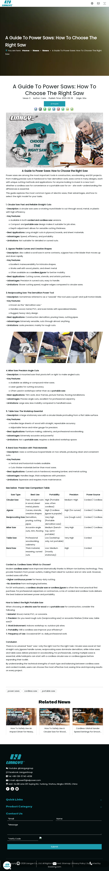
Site (84, 98)
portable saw (48, 691)
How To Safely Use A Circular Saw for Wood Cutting (55, 730)
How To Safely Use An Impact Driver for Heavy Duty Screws (21, 730)
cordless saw (30, 691)
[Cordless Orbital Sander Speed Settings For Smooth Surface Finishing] (88, 716)
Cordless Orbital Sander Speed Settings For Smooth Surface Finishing (87, 730)
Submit (54, 846)
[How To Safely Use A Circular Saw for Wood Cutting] (54, 716)
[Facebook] (7, 789)
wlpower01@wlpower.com (28, 780)
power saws (14, 691)
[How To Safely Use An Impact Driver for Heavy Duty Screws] (21, 716)
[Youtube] (12, 789)
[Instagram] (17, 789)
